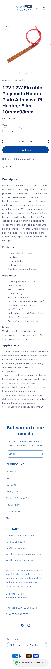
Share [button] (9, 166)
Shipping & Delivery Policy (18, 498)
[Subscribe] (42, 453)
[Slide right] (32, 73)
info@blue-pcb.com (16, 598)
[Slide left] (19, 73)
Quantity (6, 125)
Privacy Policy (13, 492)
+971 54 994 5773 (18, 614)
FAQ (8, 478)
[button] (6, 8)
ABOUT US (11, 472)
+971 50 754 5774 (27, 608)
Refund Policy (12, 505)
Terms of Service (14, 512)
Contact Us (11, 485)
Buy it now (25, 150)
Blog (8, 518)
